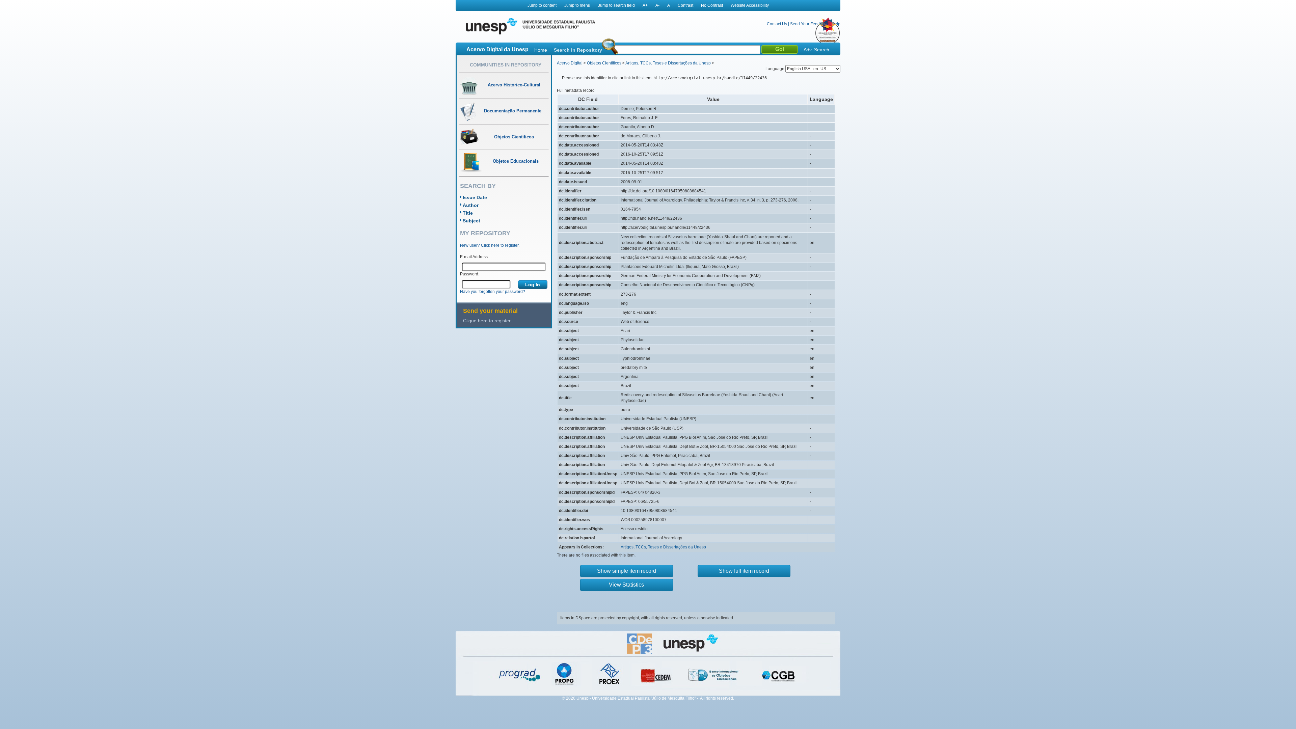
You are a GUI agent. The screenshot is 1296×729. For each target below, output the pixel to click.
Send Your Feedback (809, 24)
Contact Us (777, 24)
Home (540, 50)
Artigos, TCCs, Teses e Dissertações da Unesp (668, 63)
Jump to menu (577, 5)
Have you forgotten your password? (492, 291)
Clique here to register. (487, 320)
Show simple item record (626, 571)
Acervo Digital (570, 63)
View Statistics (626, 585)
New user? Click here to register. (489, 245)
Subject (471, 220)
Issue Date (475, 197)
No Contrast (712, 5)
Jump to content (542, 5)
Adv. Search (816, 49)
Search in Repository (578, 50)
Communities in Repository (505, 65)
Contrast (685, 5)
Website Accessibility (750, 5)
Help (836, 24)
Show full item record (744, 571)
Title (468, 213)
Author (471, 205)
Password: (469, 274)
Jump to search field (616, 5)
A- (657, 5)
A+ (645, 5)
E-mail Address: (474, 256)
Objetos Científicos (604, 63)
